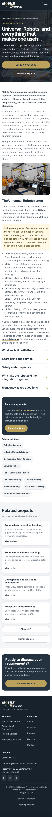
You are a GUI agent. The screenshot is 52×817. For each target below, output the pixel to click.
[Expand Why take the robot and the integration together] (47, 377)
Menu (46, 5)
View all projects (26, 639)
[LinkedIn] (4, 778)
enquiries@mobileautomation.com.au (19, 763)
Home (4, 19)
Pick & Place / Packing (34, 486)
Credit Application (26, 804)
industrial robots (10, 339)
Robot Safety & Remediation (16, 473)
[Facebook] (16, 778)
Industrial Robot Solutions (16, 452)
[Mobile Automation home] (12, 5)
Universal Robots (11, 466)
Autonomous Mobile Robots (17, 493)
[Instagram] (10, 778)
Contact (31, 745)
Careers (31, 739)
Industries (32, 727)
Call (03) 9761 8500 (26, 64)
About (30, 721)
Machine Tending (12, 486)
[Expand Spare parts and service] (47, 359)
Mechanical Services (11, 739)
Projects (31, 733)
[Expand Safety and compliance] (47, 367)
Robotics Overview (12, 445)
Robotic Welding (33, 480)
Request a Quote (26, 73)
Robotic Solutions (15, 19)
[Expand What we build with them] (47, 350)
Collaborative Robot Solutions (17, 459)
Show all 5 (26, 629)
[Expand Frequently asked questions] (47, 388)
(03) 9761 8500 (9, 757)
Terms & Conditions (26, 798)
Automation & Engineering (8, 728)
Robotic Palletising (12, 480)
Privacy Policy (26, 793)
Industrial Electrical (11, 721)
